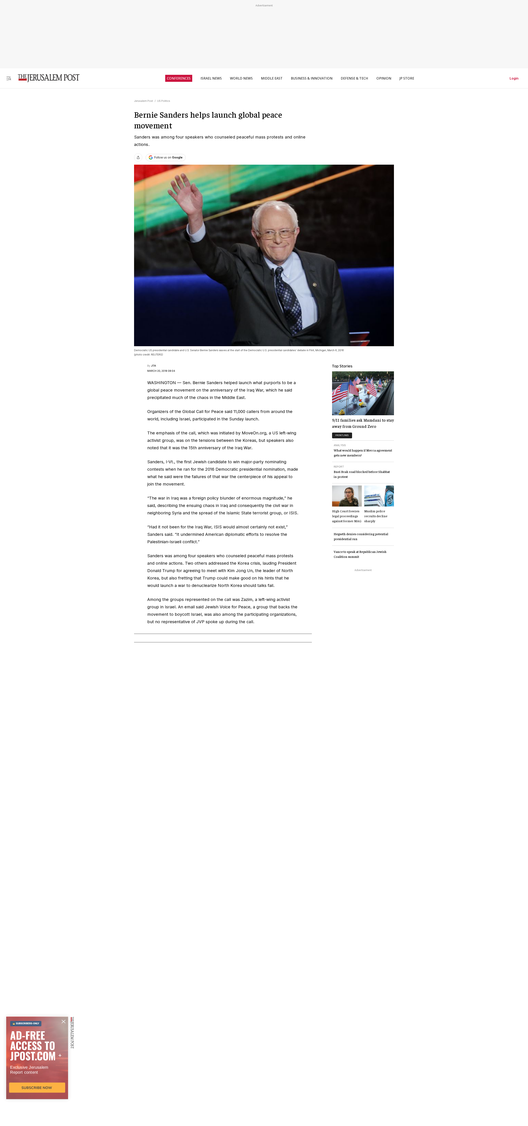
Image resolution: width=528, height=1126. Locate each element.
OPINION (383, 78)
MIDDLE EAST (272, 78)
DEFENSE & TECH (354, 78)
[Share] (138, 157)
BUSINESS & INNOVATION (311, 78)
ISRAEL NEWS (211, 78)
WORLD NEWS (241, 78)
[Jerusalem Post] (46, 78)
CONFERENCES (179, 78)
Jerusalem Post (143, 100)
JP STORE (407, 78)
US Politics (163, 100)
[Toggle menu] (8, 78)
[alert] (37, 1078)
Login (514, 78)
